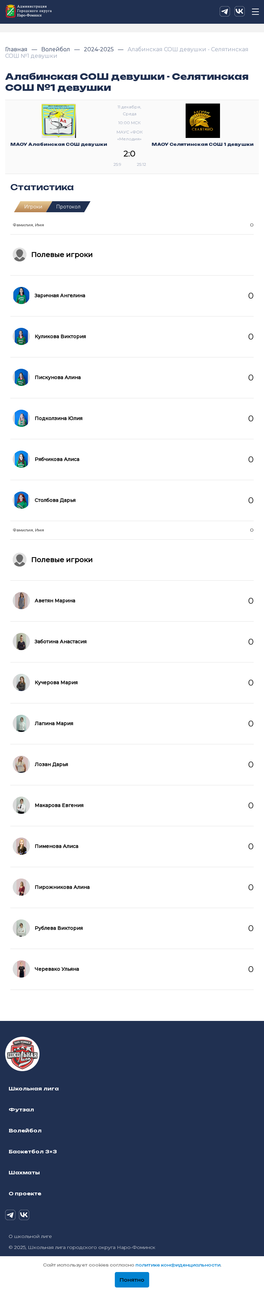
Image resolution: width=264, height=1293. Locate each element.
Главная (17, 49)
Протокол (68, 207)
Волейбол (56, 49)
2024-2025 (99, 49)
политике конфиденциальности (177, 1265)
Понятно (132, 1280)
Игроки (33, 207)
